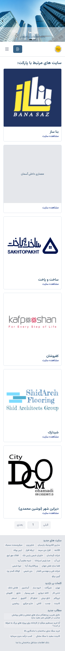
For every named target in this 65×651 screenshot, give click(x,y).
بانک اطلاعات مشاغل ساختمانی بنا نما (32, 642)
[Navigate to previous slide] (2, 20)
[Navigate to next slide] (62, 20)
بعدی (20, 525)
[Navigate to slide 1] (30, 39)
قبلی (45, 525)
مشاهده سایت (50, 136)
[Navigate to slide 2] (34, 39)
